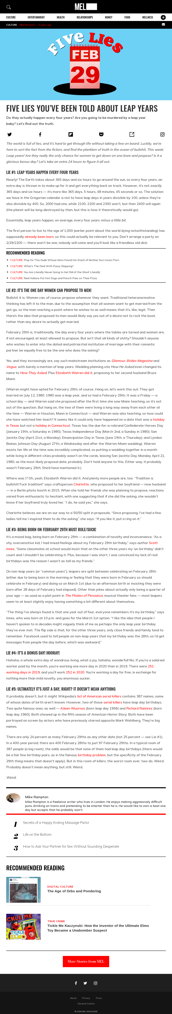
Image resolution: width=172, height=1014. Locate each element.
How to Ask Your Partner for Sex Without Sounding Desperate (71, 846)
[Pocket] (101, 134)
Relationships (85, 17)
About (73, 998)
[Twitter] (9, 134)
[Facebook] (40, 134)
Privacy (86, 998)
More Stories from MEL (86, 961)
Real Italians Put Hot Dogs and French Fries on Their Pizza (53, 278)
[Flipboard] (70, 134)
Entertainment (36, 17)
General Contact (86, 1003)
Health (60, 17)
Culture (11, 17)
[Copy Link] (131, 134)
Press (99, 998)
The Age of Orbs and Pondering (74, 891)
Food (127, 17)
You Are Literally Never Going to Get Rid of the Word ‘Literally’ (55, 272)
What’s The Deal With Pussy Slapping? (42, 266)
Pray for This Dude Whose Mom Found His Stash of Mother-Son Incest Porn (64, 260)
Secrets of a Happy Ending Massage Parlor (56, 822)
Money (108, 17)
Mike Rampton (27, 24)
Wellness (147, 17)
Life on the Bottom (37, 834)
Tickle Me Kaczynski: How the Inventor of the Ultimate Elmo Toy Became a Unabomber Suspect (98, 928)
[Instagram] (162, 134)
